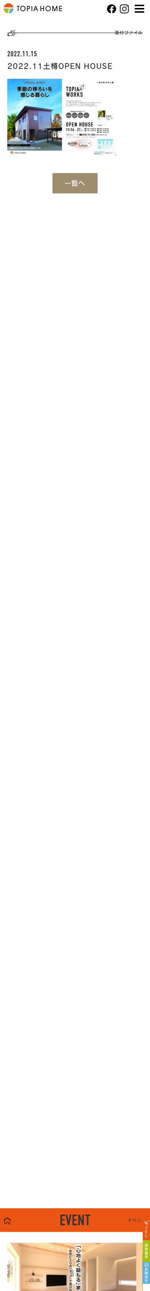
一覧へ (74, 183)
